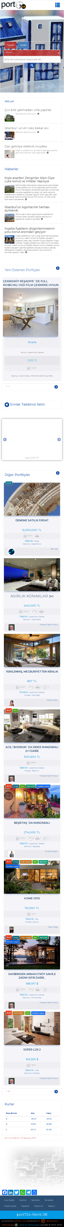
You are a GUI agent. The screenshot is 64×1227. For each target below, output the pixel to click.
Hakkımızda (10, 1206)
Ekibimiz (38, 1206)
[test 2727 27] (32, 420)
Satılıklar (35, 1200)
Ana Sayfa (9, 1200)
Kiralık (23, 45)
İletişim (51, 1206)
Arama (22, 1200)
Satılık (10, 45)
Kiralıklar (49, 1200)
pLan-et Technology (29, 1225)
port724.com (19, 1221)
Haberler (25, 1206)
